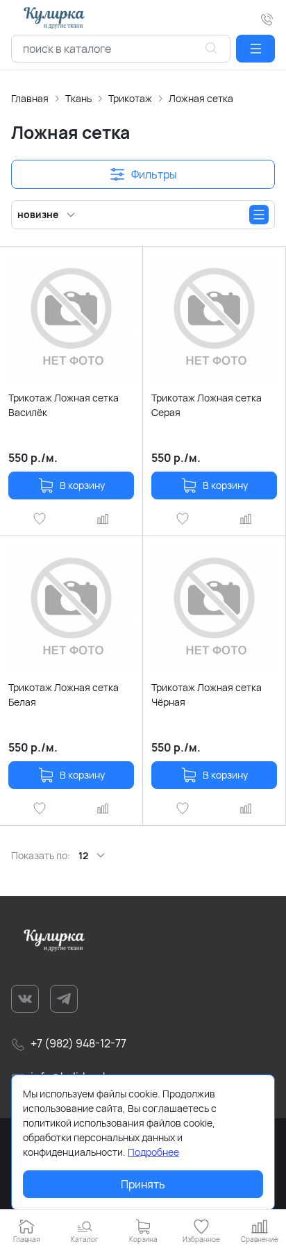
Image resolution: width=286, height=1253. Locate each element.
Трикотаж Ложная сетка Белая (63, 694)
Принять (143, 1184)
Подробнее (153, 1152)
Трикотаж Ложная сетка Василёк (63, 405)
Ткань (78, 98)
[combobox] (120, 49)
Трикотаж (130, 98)
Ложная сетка (201, 98)
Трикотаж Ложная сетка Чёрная (206, 694)
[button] (255, 49)
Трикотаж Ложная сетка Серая (206, 405)
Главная (30, 98)
